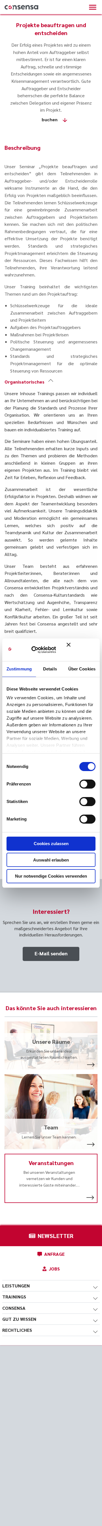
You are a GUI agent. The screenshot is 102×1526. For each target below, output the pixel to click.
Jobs (54, 1269)
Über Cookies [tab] (81, 668)
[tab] (51, 382)
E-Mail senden (51, 953)
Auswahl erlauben (51, 860)
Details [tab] (50, 668)
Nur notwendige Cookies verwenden (51, 876)
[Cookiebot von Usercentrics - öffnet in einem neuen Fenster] (39, 649)
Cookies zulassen (51, 843)
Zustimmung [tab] (19, 668)
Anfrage (54, 1254)
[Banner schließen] (81, 650)
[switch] (87, 784)
